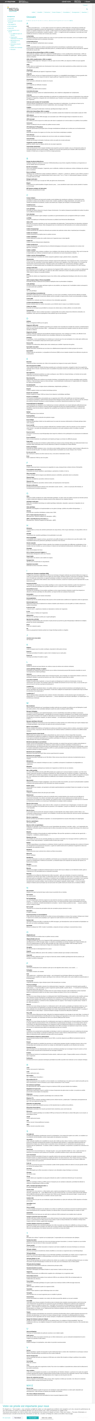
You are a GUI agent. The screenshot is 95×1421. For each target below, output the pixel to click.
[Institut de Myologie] (78, 1)
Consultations (66, 12)
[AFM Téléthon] (10, 1)
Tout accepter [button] (32, 1417)
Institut (33, 12)
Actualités (39, 12)
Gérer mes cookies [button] (47, 1417)
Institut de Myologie (13, 9)
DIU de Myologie (12, 26)
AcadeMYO (11, 19)
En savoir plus (6, 1417)
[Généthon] (66, 1)
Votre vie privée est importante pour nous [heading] (26, 1406)
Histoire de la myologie (16, 47)
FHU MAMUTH (12, 24)
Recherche (47, 12)
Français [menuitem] (85, 5)
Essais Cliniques (56, 12)
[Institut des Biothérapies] (23, 1)
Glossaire (13, 49)
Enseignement (75, 12)
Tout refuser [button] (17, 1417)
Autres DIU (11, 28)
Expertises (84, 12)
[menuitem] (85, 5)
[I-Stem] (87, 1)
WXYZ (71, 20)
